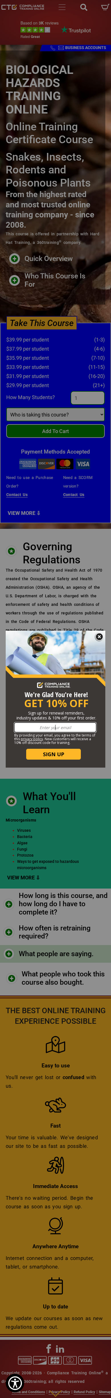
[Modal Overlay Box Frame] (55, 699)
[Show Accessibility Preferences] (15, 1383)
